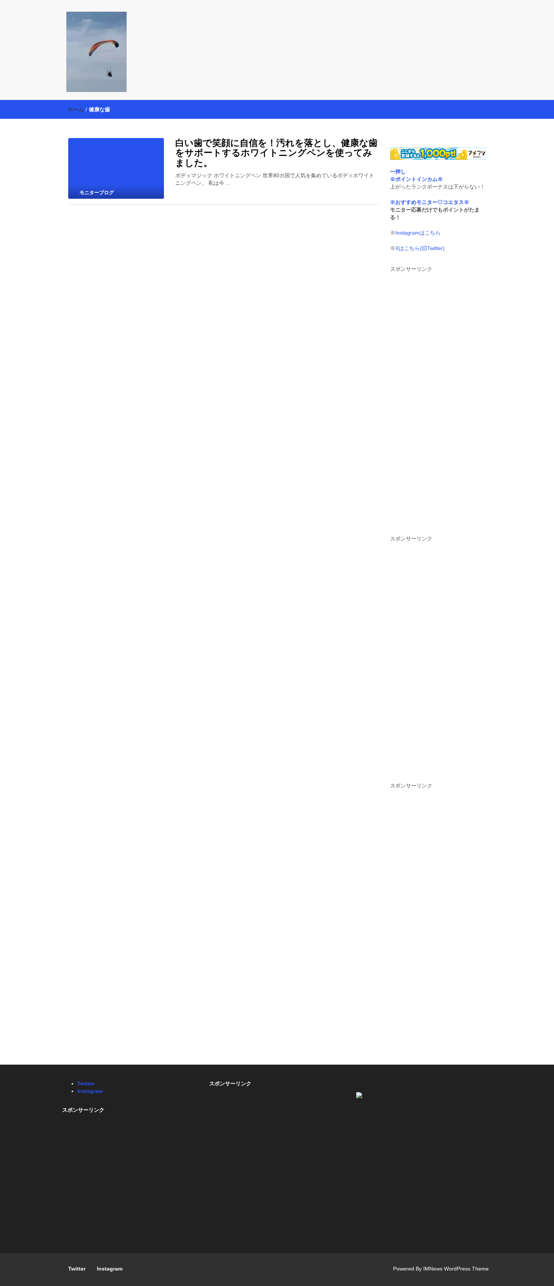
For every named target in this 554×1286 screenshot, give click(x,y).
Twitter (86, 1083)
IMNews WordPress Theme (456, 1269)
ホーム (76, 109)
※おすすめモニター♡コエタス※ (429, 202)
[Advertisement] (438, 401)
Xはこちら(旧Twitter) (420, 248)
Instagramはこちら (418, 233)
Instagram (90, 1091)
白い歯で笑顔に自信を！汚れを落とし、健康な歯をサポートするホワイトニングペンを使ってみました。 (276, 153)
